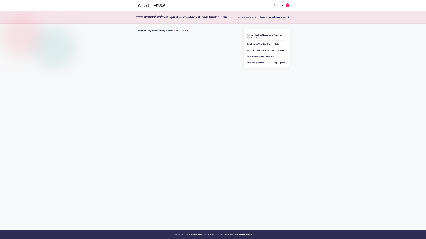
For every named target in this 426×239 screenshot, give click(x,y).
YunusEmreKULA (151, 5)
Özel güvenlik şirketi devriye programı (265, 50)
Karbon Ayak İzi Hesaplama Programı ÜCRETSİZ (265, 36)
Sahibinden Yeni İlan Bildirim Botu (263, 44)
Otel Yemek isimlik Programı (260, 56)
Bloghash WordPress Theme (238, 234)
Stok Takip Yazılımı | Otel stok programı (266, 63)
